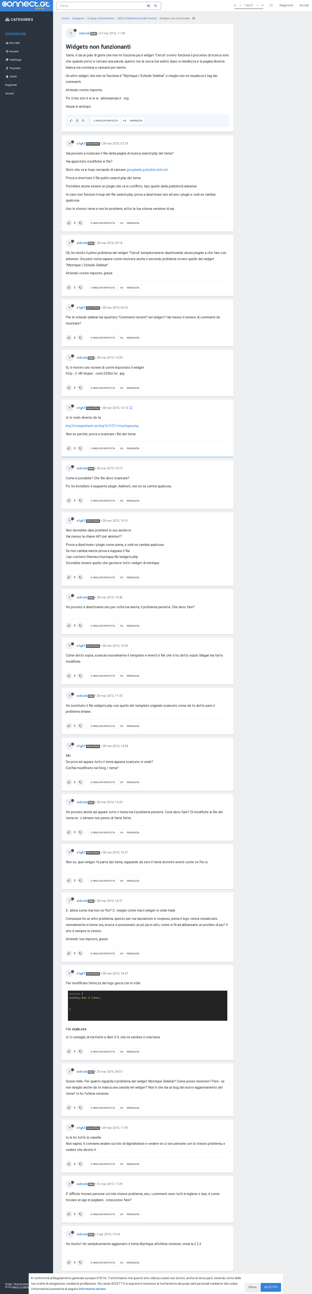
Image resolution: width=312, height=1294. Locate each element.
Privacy (8, 1284)
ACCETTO (270, 1287)
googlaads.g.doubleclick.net (147, 170)
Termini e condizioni (23, 1284)
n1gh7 (81, 143)
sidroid (84, 33)
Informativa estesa (92, 1289)
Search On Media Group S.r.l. (26, 1287)
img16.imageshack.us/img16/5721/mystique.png (102, 426)
